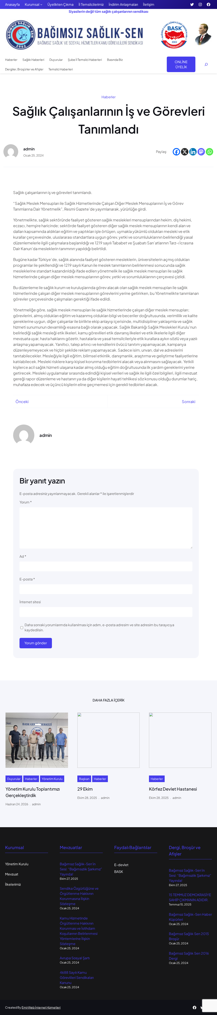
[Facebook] (176, 151)
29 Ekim (85, 788)
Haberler (108, 97)
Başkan (84, 779)
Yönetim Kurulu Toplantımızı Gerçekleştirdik (33, 792)
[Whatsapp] (209, 151)
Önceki (22, 401)
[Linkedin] (193, 151)
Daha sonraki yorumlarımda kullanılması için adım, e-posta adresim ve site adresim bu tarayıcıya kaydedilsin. (99, 627)
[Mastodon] (201, 151)
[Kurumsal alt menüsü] (41, 4)
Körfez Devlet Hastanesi (173, 788)
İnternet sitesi (30, 602)
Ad (22, 556)
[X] (184, 151)
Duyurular (14, 779)
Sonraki (188, 401)
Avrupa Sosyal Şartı (75, 958)
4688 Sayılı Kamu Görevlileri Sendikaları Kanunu (77, 977)
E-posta (27, 579)
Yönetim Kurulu (52, 779)
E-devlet (121, 864)
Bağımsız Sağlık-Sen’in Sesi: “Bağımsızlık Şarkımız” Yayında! (81, 869)
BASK (118, 871)
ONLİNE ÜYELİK (181, 64)
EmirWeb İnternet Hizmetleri (41, 1007)
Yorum (25, 502)
